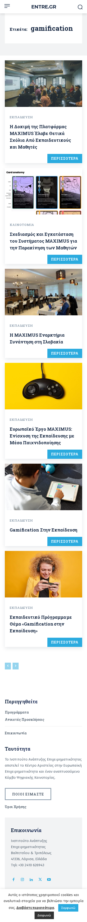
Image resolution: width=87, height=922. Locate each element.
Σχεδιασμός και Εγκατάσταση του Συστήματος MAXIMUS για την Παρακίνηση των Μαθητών (43, 241)
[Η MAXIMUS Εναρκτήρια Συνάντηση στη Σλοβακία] (43, 292)
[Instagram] (22, 880)
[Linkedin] (31, 880)
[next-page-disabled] (16, 666)
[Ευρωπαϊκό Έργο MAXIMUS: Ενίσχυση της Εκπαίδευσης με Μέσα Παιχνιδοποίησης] (43, 386)
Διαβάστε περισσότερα (35, 908)
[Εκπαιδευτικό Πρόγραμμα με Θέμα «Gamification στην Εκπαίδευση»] (43, 574)
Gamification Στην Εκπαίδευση (43, 530)
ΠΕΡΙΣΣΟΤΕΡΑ (65, 158)
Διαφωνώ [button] (44, 915)
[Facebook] (13, 880)
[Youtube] (49, 880)
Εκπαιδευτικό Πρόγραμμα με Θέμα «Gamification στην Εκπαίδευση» (41, 624)
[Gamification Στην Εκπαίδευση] (43, 487)
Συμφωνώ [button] (68, 908)
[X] (40, 880)
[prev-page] (8, 666)
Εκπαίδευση (21, 117)
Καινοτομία (22, 225)
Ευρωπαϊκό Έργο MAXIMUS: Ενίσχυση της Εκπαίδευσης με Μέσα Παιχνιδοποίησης (42, 435)
